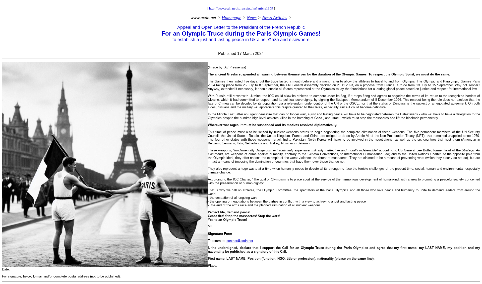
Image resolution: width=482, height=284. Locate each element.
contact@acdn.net (239, 241)
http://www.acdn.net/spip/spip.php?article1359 (241, 8)
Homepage (231, 17)
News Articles (274, 17)
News (252, 17)
